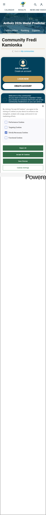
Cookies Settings (23, 168)
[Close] (43, 106)
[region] (23, 309)
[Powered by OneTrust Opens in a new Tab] (35, 175)
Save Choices (23, 161)
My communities (27, 51)
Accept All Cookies (23, 154)
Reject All (23, 148)
